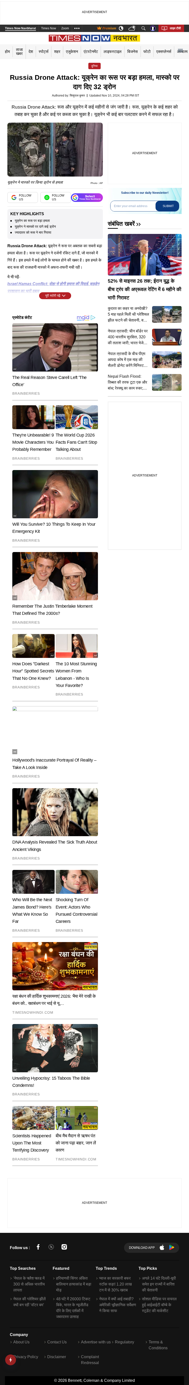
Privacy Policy (25, 1357)
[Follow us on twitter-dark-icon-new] (51, 1247)
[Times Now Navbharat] (95, 38)
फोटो (147, 51)
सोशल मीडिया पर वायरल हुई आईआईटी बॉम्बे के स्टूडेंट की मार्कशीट (159, 1305)
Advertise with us (96, 1342)
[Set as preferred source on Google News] (87, 197)
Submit (168, 206)
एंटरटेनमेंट (91, 51)
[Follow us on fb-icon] (38, 1247)
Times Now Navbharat (20, 28)
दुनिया (94, 66)
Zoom (65, 28)
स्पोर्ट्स (43, 51)
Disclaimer (56, 1357)
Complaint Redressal (90, 1360)
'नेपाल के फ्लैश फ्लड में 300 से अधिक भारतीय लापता (29, 1284)
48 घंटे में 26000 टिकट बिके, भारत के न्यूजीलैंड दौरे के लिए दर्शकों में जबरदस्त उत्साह (73, 1308)
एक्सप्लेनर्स (163, 51)
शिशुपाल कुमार (77, 95)
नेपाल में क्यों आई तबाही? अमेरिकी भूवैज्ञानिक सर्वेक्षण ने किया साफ (117, 1305)
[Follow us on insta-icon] (64, 1247)
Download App (142, 1247)
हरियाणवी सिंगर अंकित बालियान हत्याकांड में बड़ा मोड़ (73, 1284)
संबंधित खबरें (121, 223)
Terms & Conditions (158, 1345)
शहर (57, 51)
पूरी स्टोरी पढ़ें (52, 295)
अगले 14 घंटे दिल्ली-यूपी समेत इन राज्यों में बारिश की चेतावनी (159, 1284)
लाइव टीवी (175, 28)
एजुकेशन (72, 51)
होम (7, 51)
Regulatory (124, 1342)
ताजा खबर (19, 52)
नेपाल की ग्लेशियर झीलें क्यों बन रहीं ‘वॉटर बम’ (29, 1302)
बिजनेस (132, 51)
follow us (25, 197)
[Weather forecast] (132, 28)
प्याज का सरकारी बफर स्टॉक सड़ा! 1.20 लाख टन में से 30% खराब (115, 1284)
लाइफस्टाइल (113, 51)
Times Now (48, 28)
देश (31, 51)
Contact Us (57, 1342)
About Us (21, 1342)
